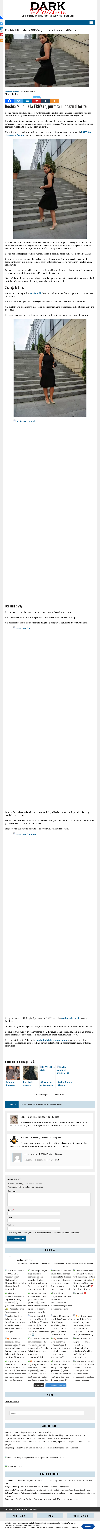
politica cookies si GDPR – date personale (24, 1525)
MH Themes (33, 1509)
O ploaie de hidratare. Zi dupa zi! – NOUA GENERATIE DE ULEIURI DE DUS (37, 1438)
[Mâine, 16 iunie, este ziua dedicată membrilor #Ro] (61, 1325)
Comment (11, 1191)
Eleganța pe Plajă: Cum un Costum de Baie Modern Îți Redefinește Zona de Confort (41, 1447)
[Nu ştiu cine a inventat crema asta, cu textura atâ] (16, 1370)
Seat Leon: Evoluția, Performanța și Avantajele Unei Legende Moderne (47, 1499)
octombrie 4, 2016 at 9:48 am (42, 1154)
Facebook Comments (34, 1184)
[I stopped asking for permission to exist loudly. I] (61, 1370)
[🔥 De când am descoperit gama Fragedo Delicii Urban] (16, 1348)
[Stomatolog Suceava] (15, 1466)
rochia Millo (35, 293)
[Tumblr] (45, 99)
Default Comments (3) (15, 1184)
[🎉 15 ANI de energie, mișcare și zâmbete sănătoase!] (38, 1370)
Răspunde (55, 1116)
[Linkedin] (27, 99)
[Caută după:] (47, 1412)
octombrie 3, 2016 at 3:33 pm (39, 1116)
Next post (59, 1094)
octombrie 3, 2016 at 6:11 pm (41, 1137)
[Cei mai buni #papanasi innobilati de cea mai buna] (61, 1302)
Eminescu (9, 1499)
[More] (54, 99)
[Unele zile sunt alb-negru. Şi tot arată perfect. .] (84, 1348)
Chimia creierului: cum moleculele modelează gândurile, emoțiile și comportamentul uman (45, 1435)
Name (10, 1210)
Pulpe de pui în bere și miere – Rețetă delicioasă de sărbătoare (42, 1486)
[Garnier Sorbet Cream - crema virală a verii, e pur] (38, 1325)
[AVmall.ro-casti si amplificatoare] (34, 1457)
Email (10, 1217)
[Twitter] (18, 99)
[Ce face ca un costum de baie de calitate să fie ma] (84, 1370)
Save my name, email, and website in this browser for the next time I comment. (45, 1232)
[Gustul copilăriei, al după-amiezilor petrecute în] (38, 1280)
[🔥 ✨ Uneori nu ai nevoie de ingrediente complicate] (84, 1325)
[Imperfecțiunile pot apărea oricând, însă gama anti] (38, 1302)
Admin (16, 91)
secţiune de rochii (70, 1018)
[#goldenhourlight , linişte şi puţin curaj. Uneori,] (16, 1325)
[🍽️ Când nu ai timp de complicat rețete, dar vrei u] (38, 1348)
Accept (88, 1526)
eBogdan (9, 1486)
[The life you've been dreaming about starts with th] (84, 1280)
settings (75, 1527)
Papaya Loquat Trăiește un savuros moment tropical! (28, 1432)
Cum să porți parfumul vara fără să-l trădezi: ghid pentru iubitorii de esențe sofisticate (53, 1489)
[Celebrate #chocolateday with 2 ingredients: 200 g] (16, 1302)
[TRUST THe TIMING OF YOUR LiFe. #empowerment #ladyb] (16, 1280)
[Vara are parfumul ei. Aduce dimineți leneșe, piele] (61, 1280)
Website (10, 1225)
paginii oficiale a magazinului (52, 1040)
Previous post (42, 1094)
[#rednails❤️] (84, 1302)
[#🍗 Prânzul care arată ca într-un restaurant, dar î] (61, 1348)
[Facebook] (9, 99)
